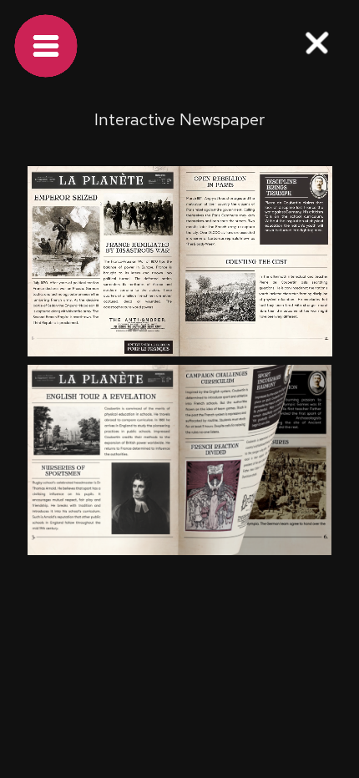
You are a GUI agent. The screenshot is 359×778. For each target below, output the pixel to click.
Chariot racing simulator (76, 667)
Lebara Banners (54, 633)
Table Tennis (45, 599)
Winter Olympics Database (179, 599)
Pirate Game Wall (170, 633)
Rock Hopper (202, 667)
